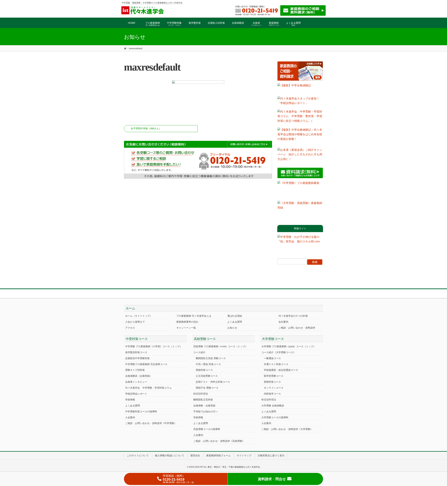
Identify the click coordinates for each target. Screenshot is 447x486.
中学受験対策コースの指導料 (141, 411)
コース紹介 (199, 352)
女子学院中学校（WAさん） (146, 128)
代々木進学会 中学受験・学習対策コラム (148, 387)
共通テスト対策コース (276, 364)
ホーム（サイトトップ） (138, 315)
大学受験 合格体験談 (272, 405)
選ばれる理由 (234, 315)
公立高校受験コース (207, 375)
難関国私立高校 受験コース (211, 358)
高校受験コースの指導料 (206, 429)
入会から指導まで (135, 321)
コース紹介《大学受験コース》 (278, 352)
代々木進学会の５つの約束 (293, 315)
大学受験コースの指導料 (274, 417)
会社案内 (283, 321)
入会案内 (130, 417)
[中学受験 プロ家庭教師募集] (300, 189)
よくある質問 (234, 321)
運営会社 (195, 455)
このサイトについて (138, 455)
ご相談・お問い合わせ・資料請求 (297, 327)
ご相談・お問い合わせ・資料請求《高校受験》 (219, 441)
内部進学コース (272, 393)
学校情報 (130, 399)
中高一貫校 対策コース (208, 364)
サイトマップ (244, 455)
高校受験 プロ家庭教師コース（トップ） (220, 346)
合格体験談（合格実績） (138, 375)
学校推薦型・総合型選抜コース (281, 370)
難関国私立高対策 (203, 399)
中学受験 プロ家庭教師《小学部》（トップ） (153, 346)
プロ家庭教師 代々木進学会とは (193, 315)
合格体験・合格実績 (204, 405)
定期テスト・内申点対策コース (213, 381)
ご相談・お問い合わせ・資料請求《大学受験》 (287, 429)
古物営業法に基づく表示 (271, 455)
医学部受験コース (273, 375)
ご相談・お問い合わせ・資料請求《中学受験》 (151, 423)
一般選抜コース (272, 358)
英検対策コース (204, 370)
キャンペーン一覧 (186, 327)
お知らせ (232, 327)
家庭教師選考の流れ (187, 321)
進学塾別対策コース (136, 352)
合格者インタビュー (136, 381)
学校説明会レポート (136, 393)
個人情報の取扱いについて (169, 455)
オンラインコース (273, 387)
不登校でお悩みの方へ (205, 411)
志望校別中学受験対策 (137, 358)
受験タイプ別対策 (135, 370)
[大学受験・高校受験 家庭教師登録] (300, 209)
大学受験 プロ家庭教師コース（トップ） (288, 346)
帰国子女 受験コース (207, 387)
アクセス (130, 327)
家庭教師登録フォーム (218, 455)
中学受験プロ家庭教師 (146, 364)
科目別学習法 (200, 393)
